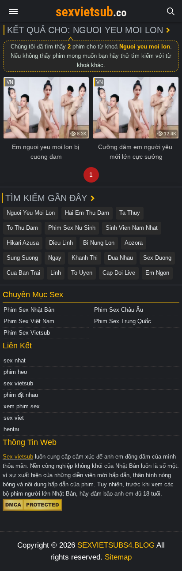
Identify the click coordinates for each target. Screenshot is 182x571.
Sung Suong (22, 257)
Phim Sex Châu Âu (118, 309)
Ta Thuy (129, 212)
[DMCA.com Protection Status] (32, 504)
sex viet (14, 417)
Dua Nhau (120, 257)
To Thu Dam (22, 227)
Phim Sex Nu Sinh (71, 227)
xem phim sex (22, 406)
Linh (55, 272)
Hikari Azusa (23, 242)
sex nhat (15, 360)
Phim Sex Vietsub (27, 332)
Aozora (134, 242)
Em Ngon (157, 272)
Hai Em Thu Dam (87, 212)
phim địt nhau (21, 395)
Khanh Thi (85, 257)
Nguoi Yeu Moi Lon (31, 212)
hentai (11, 429)
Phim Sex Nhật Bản (29, 309)
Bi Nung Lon (98, 242)
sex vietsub (18, 383)
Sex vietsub (18, 456)
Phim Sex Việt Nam (29, 321)
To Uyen (81, 272)
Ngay (54, 257)
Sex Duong (157, 257)
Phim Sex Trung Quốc (122, 321)
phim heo (15, 372)
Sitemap (118, 557)
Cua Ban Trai (23, 272)
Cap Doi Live (118, 272)
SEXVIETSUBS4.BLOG (116, 545)
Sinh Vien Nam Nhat (132, 227)
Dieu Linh (61, 242)
